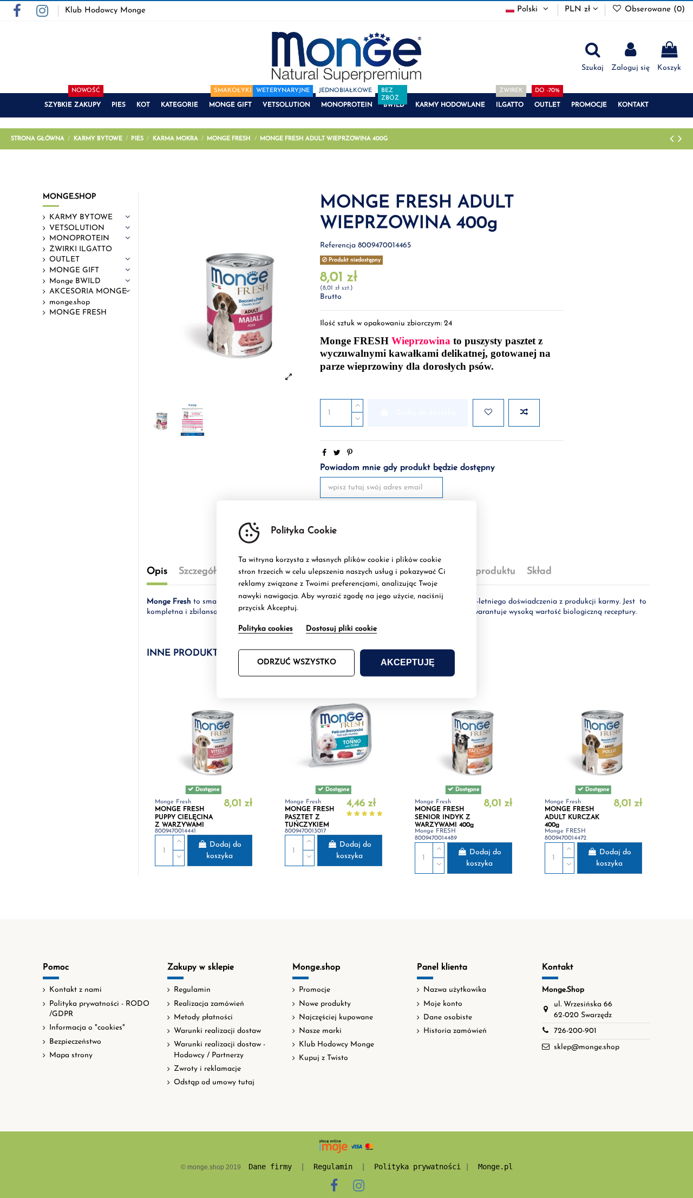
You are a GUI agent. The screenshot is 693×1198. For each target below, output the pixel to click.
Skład (539, 572)
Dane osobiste (447, 1017)
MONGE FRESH (78, 313)
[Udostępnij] (324, 453)
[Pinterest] (349, 453)
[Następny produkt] (680, 139)
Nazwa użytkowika (454, 990)
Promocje (314, 990)
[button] (72, 105)
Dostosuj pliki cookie (341, 629)
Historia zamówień (455, 1031)
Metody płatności (203, 1017)
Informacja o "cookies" (87, 1028)
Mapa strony (71, 1055)
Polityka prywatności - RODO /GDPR (99, 1009)
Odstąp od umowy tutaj (214, 1082)
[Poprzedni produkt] (674, 139)
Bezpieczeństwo (75, 1042)
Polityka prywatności (417, 1166)
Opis (157, 572)
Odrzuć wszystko (296, 662)
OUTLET (64, 260)
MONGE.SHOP (69, 197)
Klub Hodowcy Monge (105, 10)
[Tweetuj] (337, 453)
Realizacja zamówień (209, 1004)
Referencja (338, 245)
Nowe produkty (325, 1004)
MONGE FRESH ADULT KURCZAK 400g (572, 817)
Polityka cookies (265, 629)
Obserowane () (653, 9)
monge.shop (69, 302)
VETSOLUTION (76, 228)
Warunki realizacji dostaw (217, 1031)
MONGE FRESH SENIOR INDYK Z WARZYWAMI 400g (444, 817)
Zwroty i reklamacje (207, 1069)
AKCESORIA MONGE (88, 291)
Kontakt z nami (75, 990)
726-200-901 (575, 1031)
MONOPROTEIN (79, 238)
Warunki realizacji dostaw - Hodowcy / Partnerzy (219, 1049)
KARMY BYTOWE (81, 217)
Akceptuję (408, 662)
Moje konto (442, 1004)
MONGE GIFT (74, 270)
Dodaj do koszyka (425, 413)
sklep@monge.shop (586, 1047)
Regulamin (192, 990)
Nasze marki (320, 1031)
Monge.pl (495, 1166)
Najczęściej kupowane (336, 1017)
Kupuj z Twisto (323, 1058)
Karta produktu (481, 572)
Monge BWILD (75, 281)
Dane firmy (270, 1166)
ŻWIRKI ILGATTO (80, 249)
